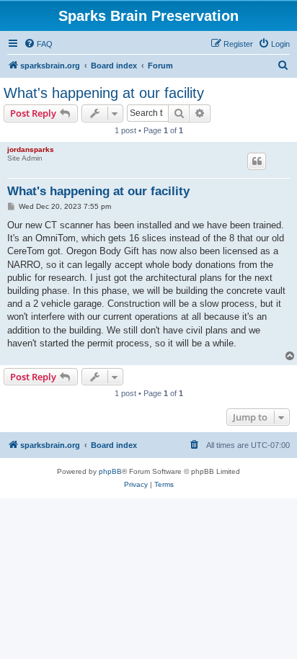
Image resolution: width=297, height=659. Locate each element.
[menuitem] (38, 44)
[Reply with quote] (256, 161)
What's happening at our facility (104, 93)
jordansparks (30, 149)
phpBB (110, 471)
